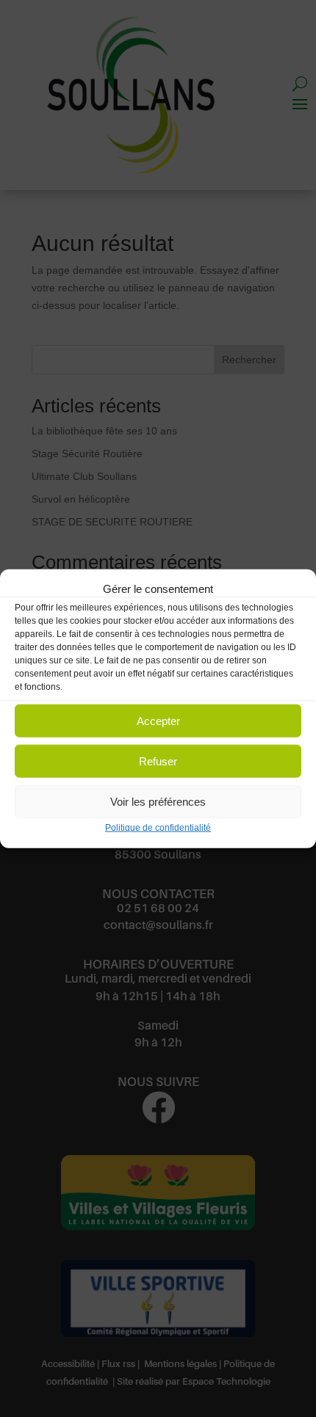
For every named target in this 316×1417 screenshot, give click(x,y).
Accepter (158, 721)
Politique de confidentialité (158, 828)
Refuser (158, 761)
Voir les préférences (158, 801)
